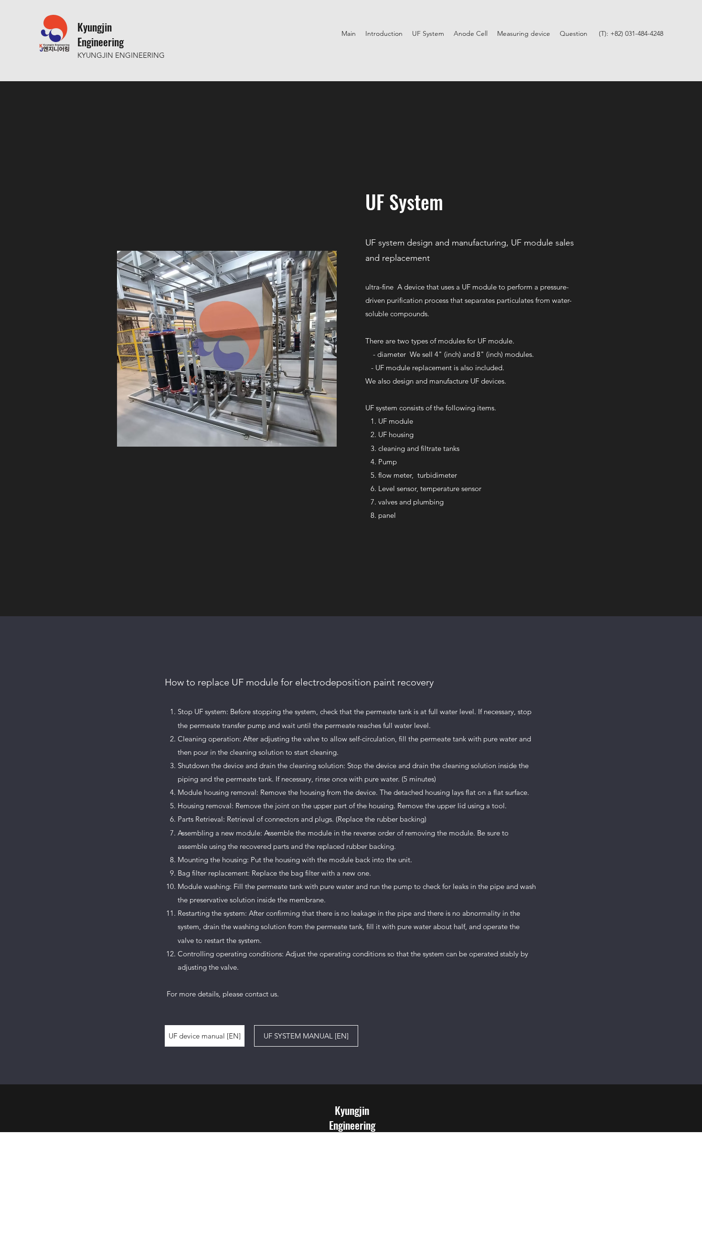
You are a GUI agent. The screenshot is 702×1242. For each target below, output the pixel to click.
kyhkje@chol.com (352, 1150)
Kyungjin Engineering (100, 34)
